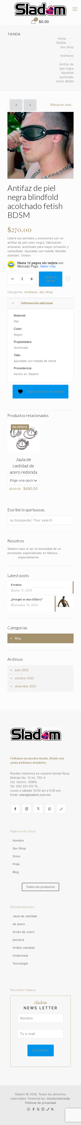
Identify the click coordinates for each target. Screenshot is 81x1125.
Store (16, 856)
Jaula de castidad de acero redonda (23, 466)
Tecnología (20, 963)
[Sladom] (40, 9)
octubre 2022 (24, 678)
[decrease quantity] (12, 279)
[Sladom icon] (47, 1109)
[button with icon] (15, 809)
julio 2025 (22, 670)
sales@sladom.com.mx (35, 795)
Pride (16, 864)
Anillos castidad (23, 947)
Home (62, 38)
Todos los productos (40, 887)
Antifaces (67, 55)
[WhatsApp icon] (28, 1109)
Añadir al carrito (51, 279)
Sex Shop (67, 47)
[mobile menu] (75, 9)
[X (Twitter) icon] (38, 1109)
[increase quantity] (32, 279)
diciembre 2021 (25, 686)
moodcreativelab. (59, 1098)
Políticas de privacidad (40, 1103)
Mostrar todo (62, 104)
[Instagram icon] (43, 1109)
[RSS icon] (52, 1109)
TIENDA (61, 43)
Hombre (18, 840)
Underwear (20, 955)
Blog (18, 638)
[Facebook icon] (33, 1109)
